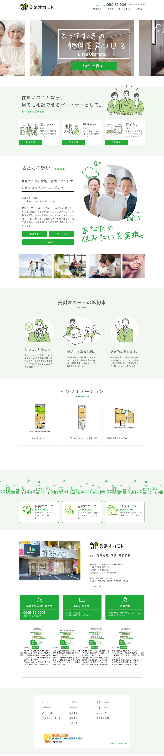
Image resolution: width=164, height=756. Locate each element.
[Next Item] (140, 266)
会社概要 (140, 9)
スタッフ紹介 (125, 9)
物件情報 (97, 9)
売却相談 (110, 9)
